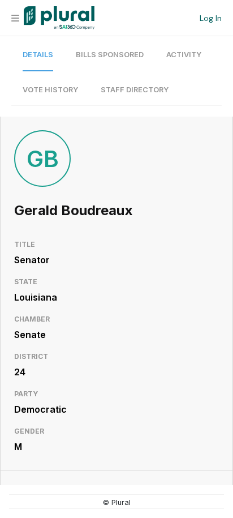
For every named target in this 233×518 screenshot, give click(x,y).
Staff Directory (135, 89)
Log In (211, 18)
